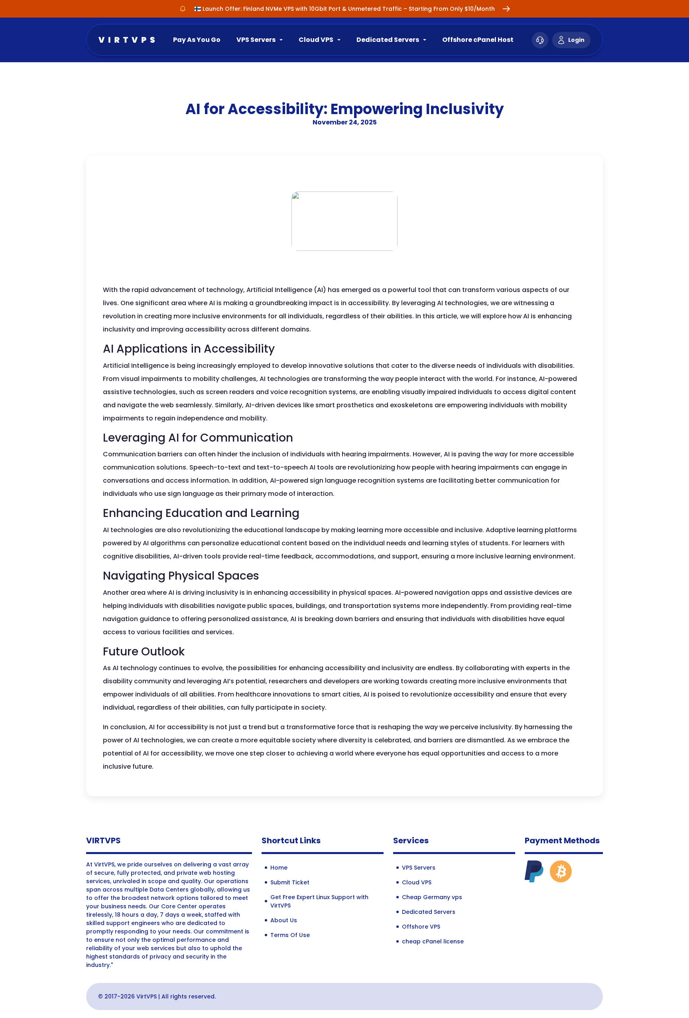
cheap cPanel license (433, 941)
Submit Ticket (289, 882)
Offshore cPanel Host (478, 39)
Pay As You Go (196, 39)
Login (576, 40)
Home (278, 868)
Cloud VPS (316, 39)
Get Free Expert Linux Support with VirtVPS (319, 901)
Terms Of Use (290, 935)
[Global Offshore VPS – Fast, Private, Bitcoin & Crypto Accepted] (126, 39)
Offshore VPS (421, 927)
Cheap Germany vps (432, 897)
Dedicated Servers (387, 39)
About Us (283, 920)
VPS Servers (256, 39)
